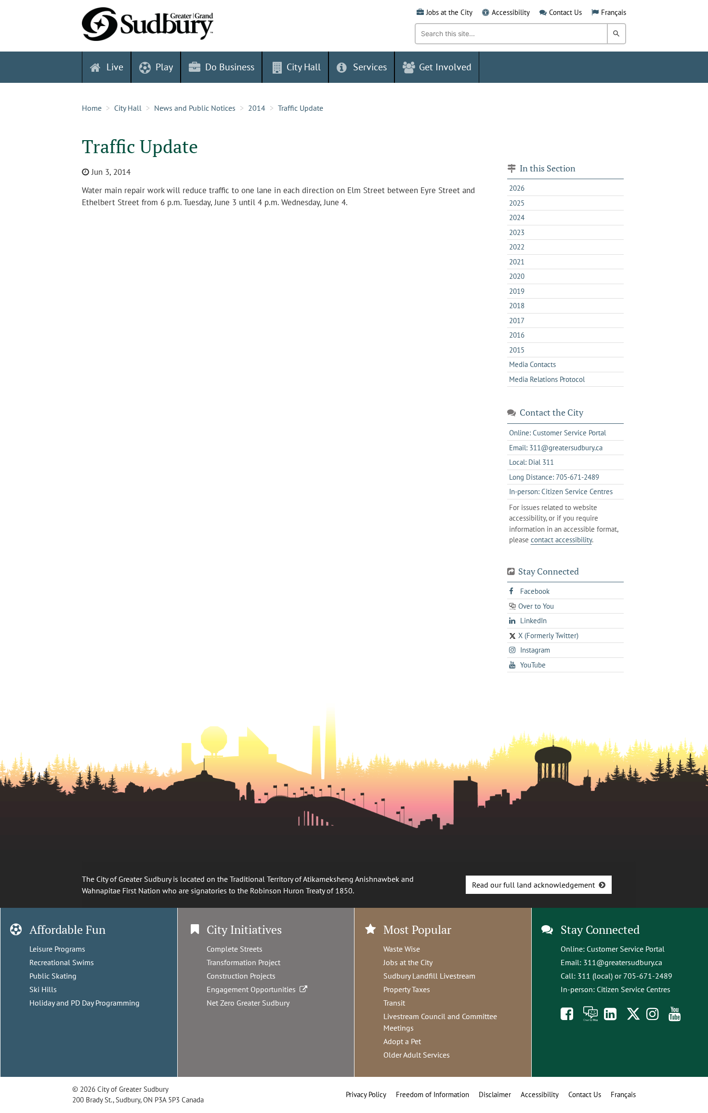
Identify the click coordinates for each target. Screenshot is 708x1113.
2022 (516, 246)
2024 (516, 217)
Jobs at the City (449, 12)
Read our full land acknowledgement (533, 885)
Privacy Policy (366, 1094)
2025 (516, 203)
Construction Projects (241, 976)
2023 (516, 232)
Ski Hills (43, 989)
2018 (516, 305)
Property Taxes (406, 989)
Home (92, 108)
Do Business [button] (229, 67)
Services (370, 67)
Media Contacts (532, 364)
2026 (516, 188)
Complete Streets (234, 949)
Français (613, 12)
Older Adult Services (416, 1055)
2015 (516, 349)
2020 (516, 276)
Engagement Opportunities (253, 989)
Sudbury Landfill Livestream (429, 976)
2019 (516, 291)
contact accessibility (561, 539)
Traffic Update (300, 108)
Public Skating (53, 976)
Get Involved (445, 67)
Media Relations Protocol (547, 379)
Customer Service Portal (626, 949)
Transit (394, 1003)
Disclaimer (495, 1094)
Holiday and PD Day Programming (84, 1003)
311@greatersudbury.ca (622, 962)
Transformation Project (243, 962)
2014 (256, 108)
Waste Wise (401, 949)
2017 (516, 320)
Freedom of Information (432, 1094)
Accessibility (511, 12)
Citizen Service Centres (633, 989)
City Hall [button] (304, 67)
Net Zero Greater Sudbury (248, 1003)
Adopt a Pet (402, 1041)
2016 (516, 335)
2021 (516, 261)
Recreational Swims (61, 962)
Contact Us (565, 12)
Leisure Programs (57, 949)
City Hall (128, 108)
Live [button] (114, 67)
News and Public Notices (195, 108)
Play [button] (164, 67)
